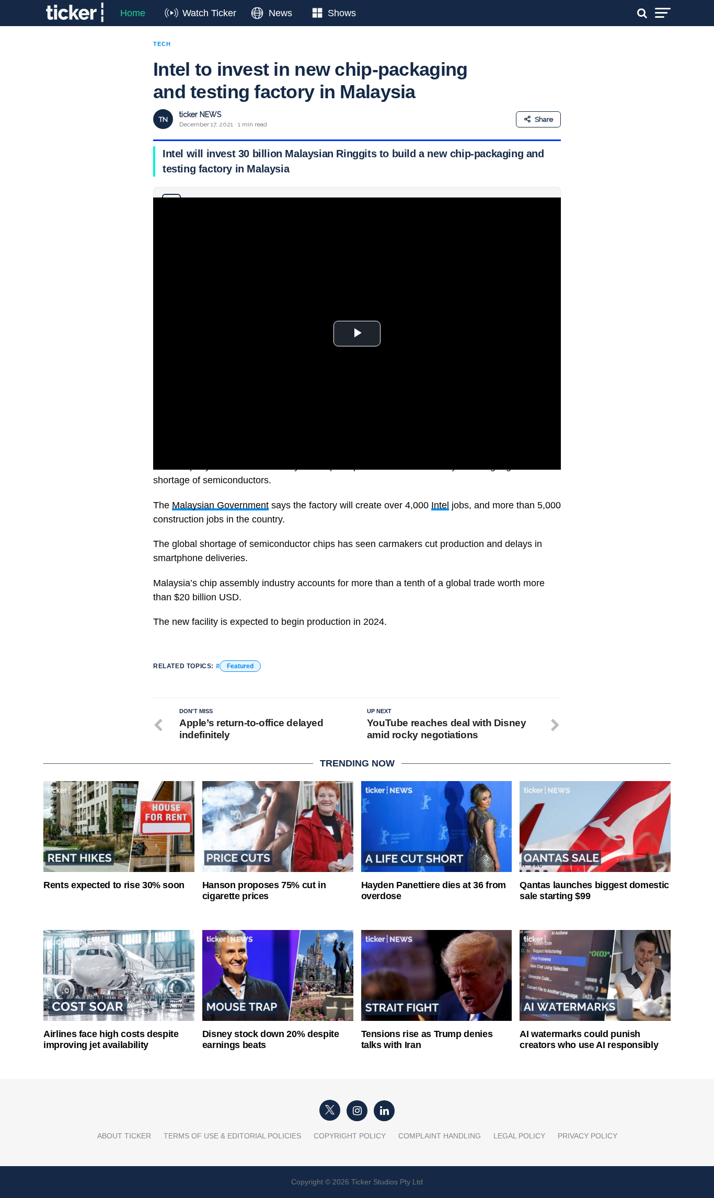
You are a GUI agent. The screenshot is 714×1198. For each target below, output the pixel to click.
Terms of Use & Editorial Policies (232, 1136)
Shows (342, 13)
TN (163, 119)
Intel (440, 505)
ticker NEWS (200, 114)
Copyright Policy (350, 1136)
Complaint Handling (439, 1136)
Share (544, 119)
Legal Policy (519, 1136)
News (280, 13)
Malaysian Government (220, 505)
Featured (240, 666)
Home (132, 13)
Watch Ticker (209, 13)
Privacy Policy (587, 1136)
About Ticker (124, 1136)
